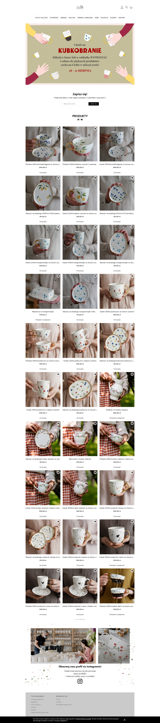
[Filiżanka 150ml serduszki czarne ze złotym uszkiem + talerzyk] (43, 585)
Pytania (33, 707)
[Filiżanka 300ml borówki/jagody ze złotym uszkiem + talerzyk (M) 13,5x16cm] (43, 144)
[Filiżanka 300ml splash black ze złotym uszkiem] (117, 585)
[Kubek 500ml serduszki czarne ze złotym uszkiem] (117, 536)
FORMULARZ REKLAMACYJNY (39, 712)
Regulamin (34, 702)
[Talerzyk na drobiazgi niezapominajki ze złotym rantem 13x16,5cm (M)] (117, 242)
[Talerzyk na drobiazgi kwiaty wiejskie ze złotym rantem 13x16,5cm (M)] (43, 438)
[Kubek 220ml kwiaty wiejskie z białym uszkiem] (43, 487)
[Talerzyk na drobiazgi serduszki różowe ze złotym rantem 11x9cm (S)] (43, 536)
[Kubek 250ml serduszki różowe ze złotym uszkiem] (80, 536)
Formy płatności (36, 705)
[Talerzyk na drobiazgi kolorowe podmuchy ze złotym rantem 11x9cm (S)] (117, 340)
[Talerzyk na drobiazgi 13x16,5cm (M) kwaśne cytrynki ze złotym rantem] (43, 193)
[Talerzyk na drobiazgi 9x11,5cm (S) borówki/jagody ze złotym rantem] (117, 193)
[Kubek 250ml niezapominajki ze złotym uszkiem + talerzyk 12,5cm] (80, 242)
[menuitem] (41, 17)
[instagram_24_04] (80, 654)
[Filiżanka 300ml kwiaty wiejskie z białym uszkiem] (117, 438)
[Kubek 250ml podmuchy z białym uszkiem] (43, 389)
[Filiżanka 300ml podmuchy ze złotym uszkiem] (43, 340)
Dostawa (33, 710)
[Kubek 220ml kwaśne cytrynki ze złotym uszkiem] (80, 193)
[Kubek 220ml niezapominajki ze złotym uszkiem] (43, 242)
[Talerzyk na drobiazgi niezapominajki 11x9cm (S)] (80, 291)
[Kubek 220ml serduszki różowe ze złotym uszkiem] (117, 487)
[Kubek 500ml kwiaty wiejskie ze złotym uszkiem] (80, 487)
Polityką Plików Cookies (83, 719)
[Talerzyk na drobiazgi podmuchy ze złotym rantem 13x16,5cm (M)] (80, 389)
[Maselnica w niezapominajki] (43, 291)
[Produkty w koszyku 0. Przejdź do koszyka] (131, 9)
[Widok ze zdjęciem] (78, 119)
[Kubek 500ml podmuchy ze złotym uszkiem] (117, 291)
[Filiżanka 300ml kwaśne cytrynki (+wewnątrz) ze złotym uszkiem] (80, 144)
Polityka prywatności (37, 699)
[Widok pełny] (82, 119)
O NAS (58, 699)
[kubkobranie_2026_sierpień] (80, 54)
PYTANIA (58, 702)
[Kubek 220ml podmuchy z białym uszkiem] (80, 340)
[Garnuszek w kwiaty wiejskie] (80, 438)
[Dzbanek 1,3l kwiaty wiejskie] (117, 389)
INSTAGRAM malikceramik (64, 705)
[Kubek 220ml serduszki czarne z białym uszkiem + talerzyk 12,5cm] (80, 585)
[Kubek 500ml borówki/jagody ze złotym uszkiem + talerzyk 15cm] (117, 144)
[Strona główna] (80, 7)
